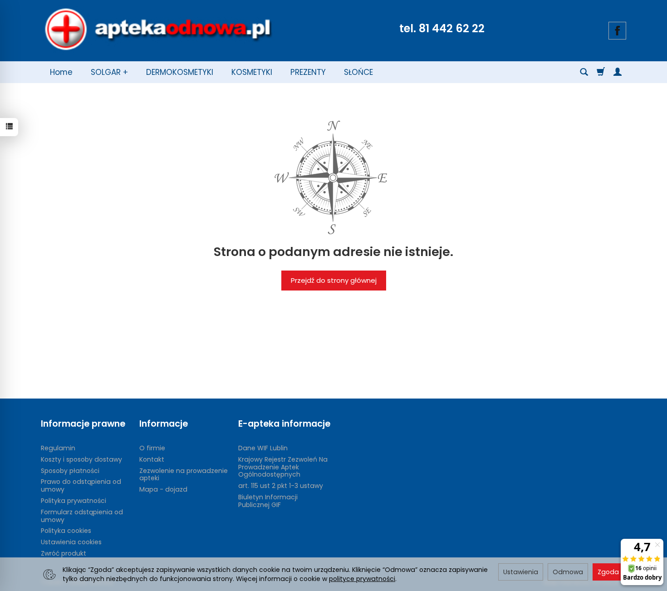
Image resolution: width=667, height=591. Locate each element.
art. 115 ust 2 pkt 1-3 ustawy (280, 485)
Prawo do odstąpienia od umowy (81, 485)
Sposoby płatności (70, 470)
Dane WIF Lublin (263, 448)
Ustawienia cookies (71, 542)
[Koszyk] (600, 72)
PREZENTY (308, 72)
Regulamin (58, 448)
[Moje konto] (617, 72)
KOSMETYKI (251, 72)
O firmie (152, 448)
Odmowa (568, 571)
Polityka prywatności (73, 500)
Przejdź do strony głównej (334, 280)
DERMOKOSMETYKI (179, 72)
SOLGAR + (109, 72)
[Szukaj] (584, 72)
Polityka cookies (66, 530)
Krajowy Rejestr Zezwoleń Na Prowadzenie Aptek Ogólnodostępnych (283, 467)
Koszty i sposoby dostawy (81, 459)
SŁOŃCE (358, 72)
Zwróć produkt (63, 553)
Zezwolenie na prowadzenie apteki (183, 474)
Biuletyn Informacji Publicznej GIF (268, 500)
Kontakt (151, 459)
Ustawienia (520, 571)
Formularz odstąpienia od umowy (82, 515)
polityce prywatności (362, 578)
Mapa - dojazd (163, 489)
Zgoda (608, 571)
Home (61, 72)
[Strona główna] (158, 29)
